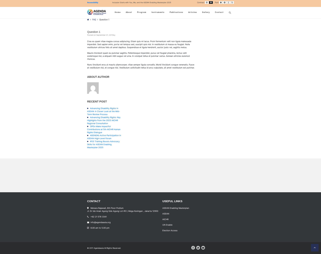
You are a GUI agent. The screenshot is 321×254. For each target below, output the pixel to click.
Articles (192, 12)
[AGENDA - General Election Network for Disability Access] (96, 12)
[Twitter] (198, 248)
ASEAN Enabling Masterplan (175, 208)
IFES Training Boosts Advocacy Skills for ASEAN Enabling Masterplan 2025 (103, 144)
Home (118, 12)
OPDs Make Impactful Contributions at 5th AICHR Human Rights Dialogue (103, 129)
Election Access (169, 230)
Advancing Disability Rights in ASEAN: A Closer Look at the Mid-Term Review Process (103, 111)
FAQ (94, 19)
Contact (219, 12)
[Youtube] (203, 248)
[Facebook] (193, 248)
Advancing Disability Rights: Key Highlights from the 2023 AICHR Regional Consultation (104, 120)
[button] (230, 12)
